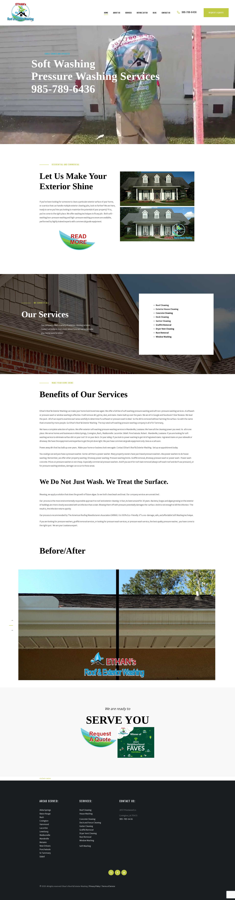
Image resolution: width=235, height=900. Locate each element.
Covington (44, 821)
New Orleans (45, 846)
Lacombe (44, 828)
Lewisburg (44, 831)
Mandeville (44, 839)
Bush (42, 817)
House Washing (86, 814)
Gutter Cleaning (86, 826)
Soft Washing (85, 846)
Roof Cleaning (85, 810)
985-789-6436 (63, 89)
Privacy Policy (94, 886)
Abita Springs (45, 810)
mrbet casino (45, 778)
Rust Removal (85, 837)
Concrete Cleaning (87, 819)
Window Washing (86, 840)
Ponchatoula (45, 849)
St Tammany (45, 853)
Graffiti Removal (86, 830)
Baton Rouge (45, 814)
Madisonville (45, 835)
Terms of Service (108, 886)
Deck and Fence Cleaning (90, 822)
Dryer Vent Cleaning (88, 833)
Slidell (42, 856)
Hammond (44, 824)
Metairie (43, 842)
